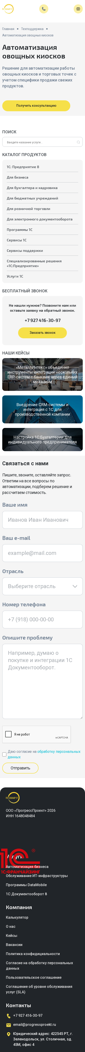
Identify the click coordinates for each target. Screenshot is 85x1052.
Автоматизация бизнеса (27, 867)
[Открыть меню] (78, 8)
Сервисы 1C (17, 240)
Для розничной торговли (28, 208)
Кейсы (11, 935)
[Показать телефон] (43, 8)
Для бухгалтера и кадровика (32, 187)
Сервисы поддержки (25, 250)
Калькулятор (17, 917)
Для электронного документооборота (40, 219)
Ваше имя (14, 504)
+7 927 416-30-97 (43, 320)
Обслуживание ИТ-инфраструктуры (37, 876)
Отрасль (13, 571)
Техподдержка (32, 29)
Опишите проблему (27, 637)
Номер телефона (24, 604)
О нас (10, 926)
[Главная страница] (8, 9)
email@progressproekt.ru (34, 1024)
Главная (8, 29)
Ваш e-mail (16, 537)
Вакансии (14, 945)
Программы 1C (19, 229)
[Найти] (78, 142)
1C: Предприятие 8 (23, 166)
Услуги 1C (15, 276)
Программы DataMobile (26, 885)
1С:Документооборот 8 (26, 894)
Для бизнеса (17, 177)
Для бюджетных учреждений (32, 198)
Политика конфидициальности (33, 954)
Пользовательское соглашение (33, 977)
